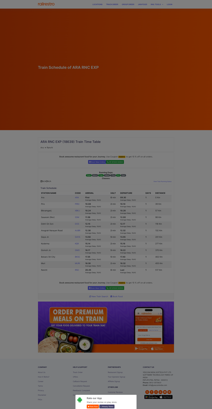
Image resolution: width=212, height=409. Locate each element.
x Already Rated (106, 406)
